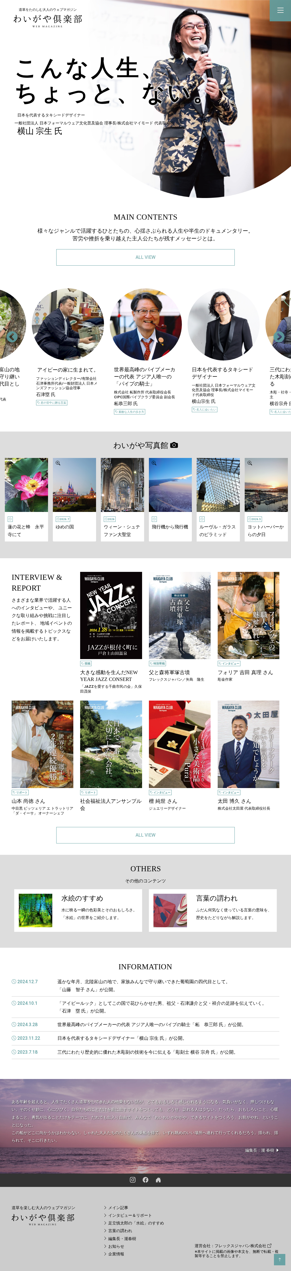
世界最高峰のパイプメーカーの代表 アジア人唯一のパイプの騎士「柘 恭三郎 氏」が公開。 (151, 1024)
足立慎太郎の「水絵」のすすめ (135, 1223)
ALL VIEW (145, 257)
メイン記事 (117, 1207)
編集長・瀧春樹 (121, 1238)
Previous (8, 334)
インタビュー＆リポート (129, 1215)
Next (275, 334)
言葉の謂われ (119, 1230)
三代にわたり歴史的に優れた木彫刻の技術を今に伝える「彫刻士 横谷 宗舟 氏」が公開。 (147, 1052)
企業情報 (115, 1254)
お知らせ (115, 1246)
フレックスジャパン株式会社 (241, 1245)
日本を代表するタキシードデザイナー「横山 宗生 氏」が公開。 (122, 1038)
